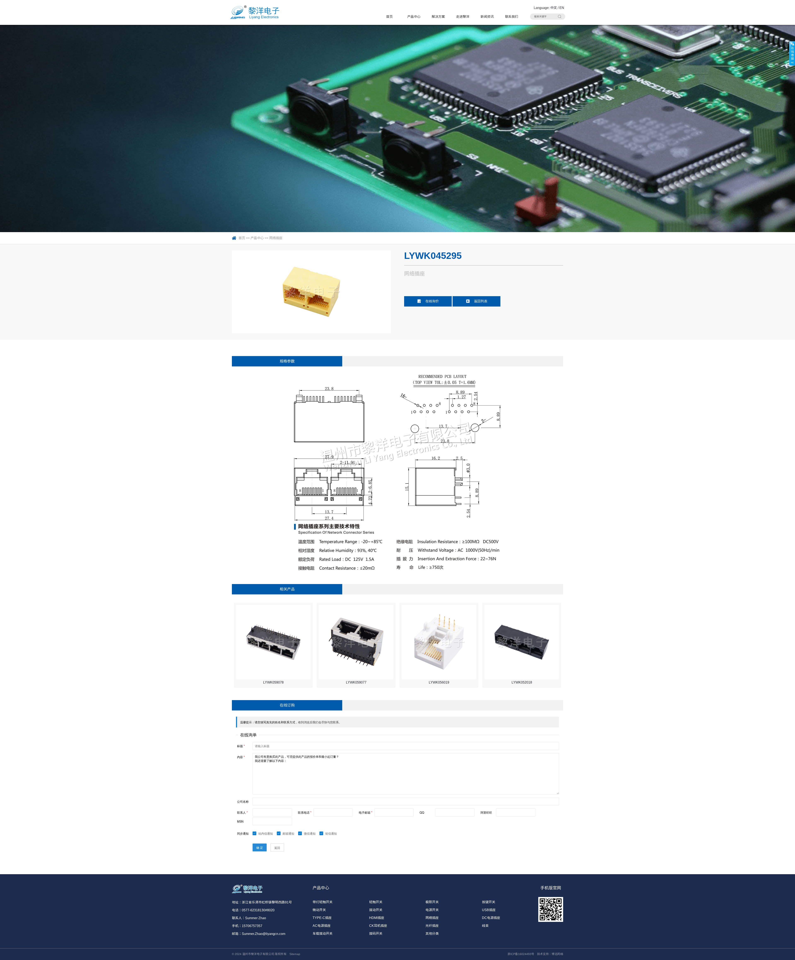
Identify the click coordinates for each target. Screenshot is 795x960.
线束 (485, 925)
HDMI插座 (376, 918)
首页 (389, 16)
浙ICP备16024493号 (520, 954)
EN (561, 8)
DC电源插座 (491, 918)
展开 (792, 53)
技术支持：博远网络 (550, 954)
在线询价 (432, 301)
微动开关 (319, 910)
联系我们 (511, 16)
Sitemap (294, 954)
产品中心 (413, 16)
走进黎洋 (462, 16)
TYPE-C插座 (322, 918)
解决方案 (438, 16)
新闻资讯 (487, 16)
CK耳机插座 (378, 925)
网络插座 (275, 238)
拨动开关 (375, 910)
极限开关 (432, 902)
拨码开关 (375, 933)
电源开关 (432, 910)
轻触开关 (375, 902)
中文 (553, 8)
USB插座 (489, 910)
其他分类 (432, 933)
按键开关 (488, 902)
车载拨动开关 (322, 933)
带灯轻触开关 (322, 902)
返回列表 (480, 301)
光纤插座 (432, 925)
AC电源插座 (322, 925)
